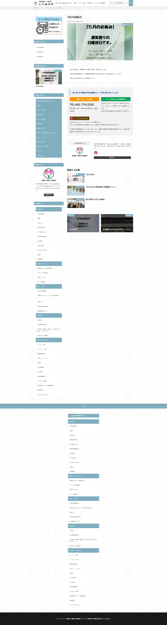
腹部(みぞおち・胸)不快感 (45, 268)
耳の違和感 (41, 367)
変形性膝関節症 (42, 236)
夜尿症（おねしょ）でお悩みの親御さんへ (48, 296)
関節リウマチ (41, 277)
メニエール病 (41, 344)
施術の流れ (41, 114)
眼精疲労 (40, 390)
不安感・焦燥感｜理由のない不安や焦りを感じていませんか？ (48, 330)
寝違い (40, 254)
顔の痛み (40, 372)
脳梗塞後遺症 (41, 353)
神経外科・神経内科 (43, 340)
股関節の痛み (41, 227)
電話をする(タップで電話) (84, 99)
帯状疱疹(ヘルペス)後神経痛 (45, 385)
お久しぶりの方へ (43, 137)
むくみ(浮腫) (41, 282)
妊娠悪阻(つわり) (42, 311)
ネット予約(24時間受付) (116, 3)
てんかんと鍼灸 (42, 381)
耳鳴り (40, 362)
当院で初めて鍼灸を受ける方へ (63, 3)
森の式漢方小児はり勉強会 (95, 199)
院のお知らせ (50, 8)
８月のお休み (40, 47)
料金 (75, 3)
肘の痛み (40, 241)
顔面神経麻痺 (41, 376)
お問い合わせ (41, 155)
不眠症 (40, 320)
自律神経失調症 (42, 324)
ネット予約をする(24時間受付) (115, 99)
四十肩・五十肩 (42, 250)
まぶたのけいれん (43, 394)
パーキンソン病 (42, 349)
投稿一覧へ (112, 157)
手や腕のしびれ (42, 232)
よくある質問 (41, 119)
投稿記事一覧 (48, 194)
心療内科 (40, 315)
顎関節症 (40, 259)
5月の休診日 (59, 8)
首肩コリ (40, 223)
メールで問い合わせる (81, 118)
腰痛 (39, 218)
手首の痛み (41, 245)
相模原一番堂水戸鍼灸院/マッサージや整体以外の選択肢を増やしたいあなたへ (88, 618)
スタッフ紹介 (82, 3)
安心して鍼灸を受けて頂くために (47, 132)
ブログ (42, 8)
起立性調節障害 (42, 291)
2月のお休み (90, 174)
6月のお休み (40, 56)
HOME (37, 8)
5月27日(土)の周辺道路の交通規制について (101, 187)
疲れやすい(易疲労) (43, 335)
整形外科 (40, 209)
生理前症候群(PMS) (43, 306)
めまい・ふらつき (43, 358)
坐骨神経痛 (41, 214)
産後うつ (40, 302)
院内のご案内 (41, 128)
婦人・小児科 (41, 286)
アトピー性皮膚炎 (43, 273)
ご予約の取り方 (42, 142)
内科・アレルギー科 (43, 263)
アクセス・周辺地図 (99, 3)
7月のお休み (40, 52)
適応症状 (89, 3)
